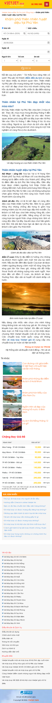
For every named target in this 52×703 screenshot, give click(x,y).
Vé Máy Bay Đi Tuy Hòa (13, 613)
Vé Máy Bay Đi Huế (11, 576)
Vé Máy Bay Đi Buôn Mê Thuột (16, 606)
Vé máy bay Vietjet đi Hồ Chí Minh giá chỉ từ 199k (23, 667)
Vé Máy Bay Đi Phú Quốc (13, 570)
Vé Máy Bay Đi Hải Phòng (14, 610)
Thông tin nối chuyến (10, 641)
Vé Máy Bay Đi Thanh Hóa (14, 600)
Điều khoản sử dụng (10, 631)
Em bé (36, 56)
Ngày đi (5, 38)
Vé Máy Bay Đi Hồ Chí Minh (14, 557)
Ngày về (5, 48)
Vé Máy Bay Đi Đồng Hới (13, 583)
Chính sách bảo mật (10, 635)
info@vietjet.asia (29, 697)
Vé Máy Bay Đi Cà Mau (13, 603)
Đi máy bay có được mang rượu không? (21, 520)
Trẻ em (21, 56)
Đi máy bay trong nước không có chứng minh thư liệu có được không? (25, 535)
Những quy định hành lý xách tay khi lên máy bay (25, 513)
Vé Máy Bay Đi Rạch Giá (13, 586)
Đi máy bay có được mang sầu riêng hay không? (25, 509)
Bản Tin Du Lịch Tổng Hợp (23, 12)
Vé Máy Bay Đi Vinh (11, 623)
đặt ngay (46, 447)
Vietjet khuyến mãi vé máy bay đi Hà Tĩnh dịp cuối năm (25, 660)
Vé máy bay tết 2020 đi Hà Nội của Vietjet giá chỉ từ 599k (24, 682)
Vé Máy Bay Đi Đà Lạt (12, 573)
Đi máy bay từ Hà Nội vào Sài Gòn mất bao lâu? (25, 524)
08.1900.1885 (36, 4)
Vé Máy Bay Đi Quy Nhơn (14, 620)
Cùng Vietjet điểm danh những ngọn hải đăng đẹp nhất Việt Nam (26, 675)
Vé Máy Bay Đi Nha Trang (14, 566)
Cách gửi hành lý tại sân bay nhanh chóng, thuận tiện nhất (25, 529)
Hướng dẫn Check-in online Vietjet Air (20, 502)
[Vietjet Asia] (14, 4)
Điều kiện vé (7, 638)
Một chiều (32, 28)
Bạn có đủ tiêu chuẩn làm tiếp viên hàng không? (25, 506)
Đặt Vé (27, 68)
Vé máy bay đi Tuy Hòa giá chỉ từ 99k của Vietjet (22, 663)
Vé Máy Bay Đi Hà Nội (12, 560)
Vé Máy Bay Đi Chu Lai (13, 590)
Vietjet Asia (6, 12)
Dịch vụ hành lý (8, 648)
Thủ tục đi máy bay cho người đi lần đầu (21, 498)
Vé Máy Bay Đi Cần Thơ (13, 593)
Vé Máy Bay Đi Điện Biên (13, 616)
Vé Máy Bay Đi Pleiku (12, 596)
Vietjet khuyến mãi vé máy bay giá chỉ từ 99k (21, 670)
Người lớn (6, 56)
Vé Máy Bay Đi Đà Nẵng (13, 563)
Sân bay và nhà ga (10, 645)
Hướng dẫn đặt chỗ (10, 651)
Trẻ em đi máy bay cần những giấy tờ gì (21, 517)
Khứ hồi (7, 28)
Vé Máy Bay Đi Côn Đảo (13, 580)
